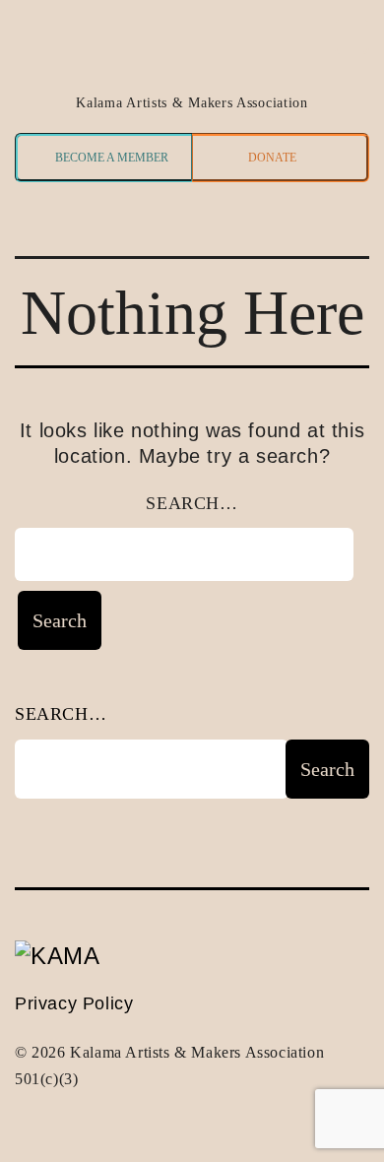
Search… (191, 503)
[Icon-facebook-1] (352, 37)
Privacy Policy (74, 1003)
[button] (47, 219)
